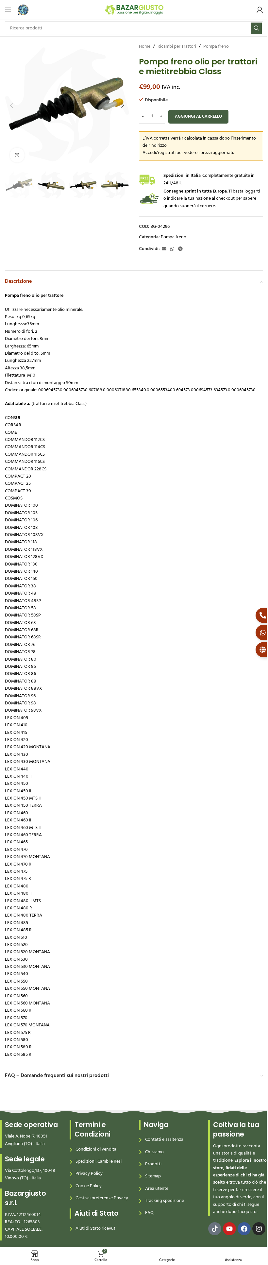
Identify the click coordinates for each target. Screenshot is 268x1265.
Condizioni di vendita (95, 1149)
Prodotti (153, 1164)
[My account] (259, 9)
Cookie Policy (88, 1186)
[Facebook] (244, 1228)
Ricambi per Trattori (177, 46)
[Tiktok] (214, 1228)
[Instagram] (258, 1228)
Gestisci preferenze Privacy (101, 1198)
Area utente (156, 1188)
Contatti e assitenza (164, 1139)
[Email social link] (164, 249)
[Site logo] (134, 10)
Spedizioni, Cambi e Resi (98, 1161)
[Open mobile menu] (8, 9)
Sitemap (153, 1176)
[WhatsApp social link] (172, 249)
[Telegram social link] (180, 249)
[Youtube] (229, 1228)
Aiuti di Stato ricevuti (95, 1228)
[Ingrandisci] (17, 155)
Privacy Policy (89, 1173)
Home (144, 46)
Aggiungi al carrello (198, 116)
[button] (11, 105)
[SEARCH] (256, 28)
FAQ (149, 1213)
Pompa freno (216, 46)
